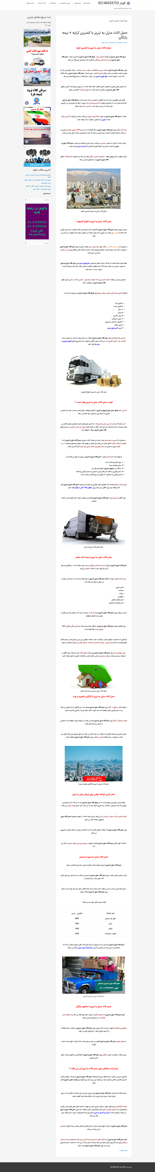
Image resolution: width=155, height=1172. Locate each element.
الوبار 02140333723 (111, 3)
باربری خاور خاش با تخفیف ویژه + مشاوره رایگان (37, 180)
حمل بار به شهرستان (122, 42)
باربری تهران (77, 3)
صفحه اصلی (86, 3)
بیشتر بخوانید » (123, 1150)
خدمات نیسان (42, 3)
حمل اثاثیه (53, 3)
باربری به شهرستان (65, 3)
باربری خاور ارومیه (46, 183)
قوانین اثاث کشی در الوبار (83, 487)
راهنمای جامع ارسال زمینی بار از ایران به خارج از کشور (38, 176)
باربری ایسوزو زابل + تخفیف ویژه (42, 189)
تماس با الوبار (30, 3)
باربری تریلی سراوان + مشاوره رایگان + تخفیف (38, 186)
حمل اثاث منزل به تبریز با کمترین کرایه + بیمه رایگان (94, 35)
